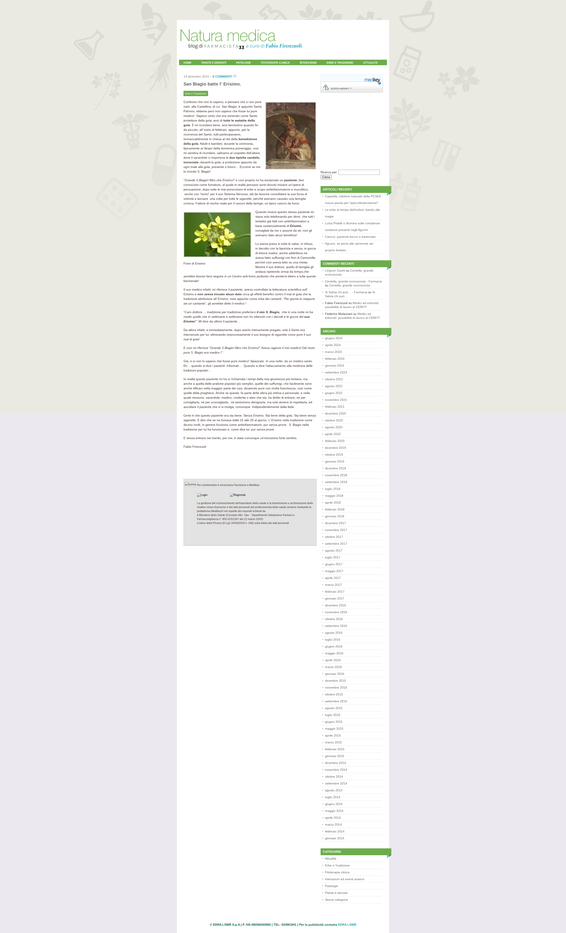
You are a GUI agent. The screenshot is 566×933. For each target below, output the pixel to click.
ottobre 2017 (334, 537)
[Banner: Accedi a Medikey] (352, 91)
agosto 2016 (333, 632)
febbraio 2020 (334, 441)
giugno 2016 (333, 646)
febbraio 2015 (334, 749)
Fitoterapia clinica (275, 62)
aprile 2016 (333, 660)
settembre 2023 (336, 372)
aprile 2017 (333, 578)
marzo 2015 (333, 742)
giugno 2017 (333, 564)
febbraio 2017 (334, 591)
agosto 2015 (333, 708)
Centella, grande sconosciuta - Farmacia (353, 281)
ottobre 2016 (334, 619)
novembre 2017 (336, 530)
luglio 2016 (332, 639)
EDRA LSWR (347, 924)
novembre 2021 (336, 400)
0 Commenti (222, 76)
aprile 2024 (333, 345)
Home (187, 62)
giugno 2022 (333, 393)
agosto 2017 (333, 550)
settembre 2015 (336, 701)
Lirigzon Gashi (335, 270)
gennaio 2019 (334, 461)
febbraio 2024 (334, 358)
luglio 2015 (332, 715)
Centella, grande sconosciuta (349, 285)
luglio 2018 (332, 489)
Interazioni (308, 62)
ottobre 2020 (334, 420)
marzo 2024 (333, 352)
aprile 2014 (333, 817)
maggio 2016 (334, 653)
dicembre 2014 (335, 763)
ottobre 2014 (334, 776)
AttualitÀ (370, 62)
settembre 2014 (336, 783)
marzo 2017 (333, 584)
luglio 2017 (332, 557)
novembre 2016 (336, 612)
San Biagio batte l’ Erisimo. (212, 84)
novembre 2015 (336, 687)
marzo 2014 (333, 824)
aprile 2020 (333, 434)
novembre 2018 (336, 475)
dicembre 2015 (335, 680)
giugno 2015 (333, 722)
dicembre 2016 (335, 605)
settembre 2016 (336, 626)
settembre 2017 (336, 543)
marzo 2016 (333, 667)
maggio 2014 (334, 811)
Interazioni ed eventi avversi (344, 879)
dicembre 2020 (335, 413)
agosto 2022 (333, 386)
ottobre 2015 (334, 694)
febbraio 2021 (334, 406)
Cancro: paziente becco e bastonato (350, 236)
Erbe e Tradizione (340, 62)
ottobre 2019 (334, 454)
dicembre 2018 (335, 468)
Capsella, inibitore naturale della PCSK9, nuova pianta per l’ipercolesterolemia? (353, 199)
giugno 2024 (333, 338)
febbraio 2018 (334, 509)
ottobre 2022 (334, 379)
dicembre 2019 (335, 447)
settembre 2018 (336, 482)
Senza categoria (336, 899)
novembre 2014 (336, 769)
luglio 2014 (332, 797)
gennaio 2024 (334, 365)
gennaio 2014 (334, 838)
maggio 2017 (334, 571)
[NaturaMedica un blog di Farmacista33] (241, 58)
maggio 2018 (334, 495)
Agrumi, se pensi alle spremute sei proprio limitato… (349, 247)
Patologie (243, 62)
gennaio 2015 (334, 756)
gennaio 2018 (334, 516)
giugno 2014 (333, 804)
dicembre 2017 (335, 523)
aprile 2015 (333, 735)
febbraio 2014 (334, 831)
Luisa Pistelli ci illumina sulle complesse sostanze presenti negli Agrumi (352, 226)
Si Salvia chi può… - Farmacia (346, 292)
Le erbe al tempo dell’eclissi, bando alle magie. (352, 213)
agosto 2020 (333, 427)
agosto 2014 (333, 790)
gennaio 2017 (334, 598)
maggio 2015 (334, 728)
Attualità (330, 858)
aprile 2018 (333, 502)
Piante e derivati (213, 62)
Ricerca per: (329, 172)
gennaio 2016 (334, 674)
